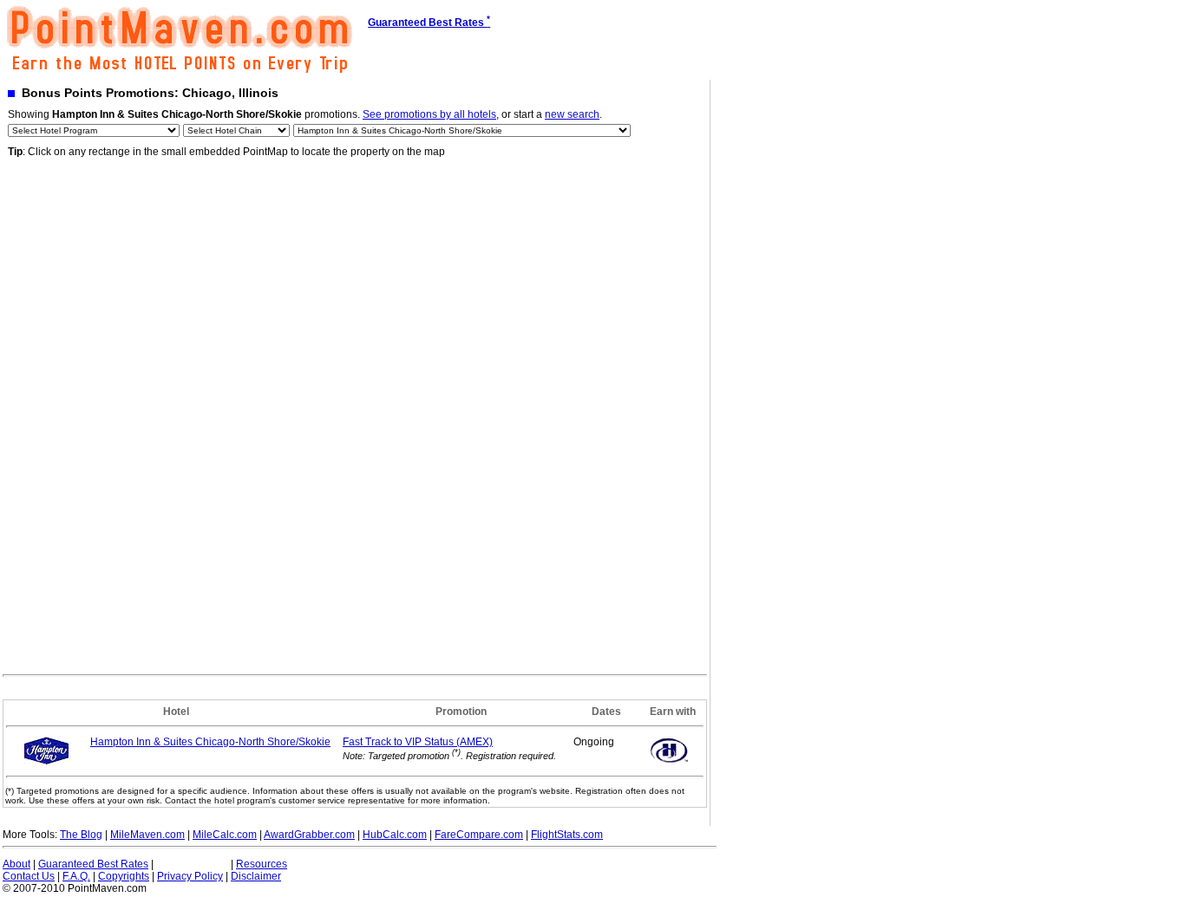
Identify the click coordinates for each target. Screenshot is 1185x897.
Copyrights (123, 876)
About (16, 864)
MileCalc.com (225, 835)
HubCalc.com (395, 835)
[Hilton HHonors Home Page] (669, 763)
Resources (261, 864)
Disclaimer (256, 876)
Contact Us (29, 876)
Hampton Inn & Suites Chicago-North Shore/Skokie (210, 742)
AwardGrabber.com (309, 835)
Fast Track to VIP (418, 742)
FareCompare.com (479, 835)
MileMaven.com (147, 835)
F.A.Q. (76, 876)
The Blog (81, 835)
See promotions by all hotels (429, 114)
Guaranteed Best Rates (93, 864)
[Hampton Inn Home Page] (46, 762)
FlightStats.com (567, 835)
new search (572, 114)
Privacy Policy (190, 876)
